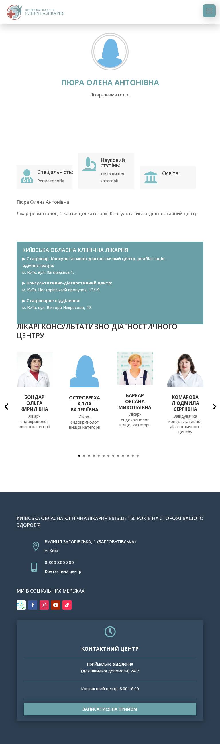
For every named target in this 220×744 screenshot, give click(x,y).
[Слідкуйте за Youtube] (55, 605)
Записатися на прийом (109, 709)
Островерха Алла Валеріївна (84, 404)
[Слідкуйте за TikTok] (67, 605)
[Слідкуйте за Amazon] (21, 605)
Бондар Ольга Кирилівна (34, 403)
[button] (79, 456)
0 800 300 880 (59, 562)
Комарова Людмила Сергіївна (185, 403)
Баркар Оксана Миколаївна (135, 401)
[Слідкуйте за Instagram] (44, 605)
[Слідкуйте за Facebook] (32, 605)
